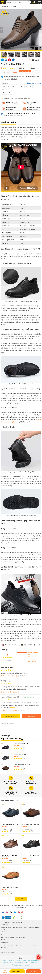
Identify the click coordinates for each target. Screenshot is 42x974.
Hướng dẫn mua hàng (20, 960)
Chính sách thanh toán (20, 963)
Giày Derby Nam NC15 (21, 754)
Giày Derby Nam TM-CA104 (30, 856)
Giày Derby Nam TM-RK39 (10, 856)
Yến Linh (8, 645)
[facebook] (2, 912)
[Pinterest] (18, 912)
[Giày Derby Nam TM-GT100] (5, 768)
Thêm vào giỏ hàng (17, 971)
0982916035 (4, 947)
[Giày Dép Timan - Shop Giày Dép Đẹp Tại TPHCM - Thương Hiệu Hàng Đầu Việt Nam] (2, 2)
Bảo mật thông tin (8, 963)
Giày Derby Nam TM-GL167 (10, 825)
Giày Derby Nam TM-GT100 (22, 765)
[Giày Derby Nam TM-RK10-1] (21, 30)
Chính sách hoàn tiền (32, 963)
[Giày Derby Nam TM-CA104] (31, 844)
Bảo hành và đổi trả (8, 960)
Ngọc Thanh (28, 645)
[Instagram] (6, 912)
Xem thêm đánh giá (11, 716)
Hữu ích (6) (6, 692)
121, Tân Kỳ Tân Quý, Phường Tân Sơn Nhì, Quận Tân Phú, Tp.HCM (19, 945)
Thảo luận (14, 676)
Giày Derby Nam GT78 (21, 744)
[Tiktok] (10, 912)
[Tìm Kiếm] (29, 2)
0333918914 (4, 932)
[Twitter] (14, 912)
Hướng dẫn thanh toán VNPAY (21, 965)
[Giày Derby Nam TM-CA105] (11, 875)
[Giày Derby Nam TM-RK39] (11, 844)
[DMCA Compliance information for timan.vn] (17, 917)
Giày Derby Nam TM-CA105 (10, 887)
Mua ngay (34, 971)
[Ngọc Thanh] (22, 645)
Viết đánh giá (31, 716)
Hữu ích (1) (6, 710)
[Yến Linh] (3, 645)
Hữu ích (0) (6, 676)
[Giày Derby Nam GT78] (5, 747)
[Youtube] (22, 912)
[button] (34, 2)
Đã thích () (36, 60)
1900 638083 (10, 953)
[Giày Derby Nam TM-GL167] (11, 812)
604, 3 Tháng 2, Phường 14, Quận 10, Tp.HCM (13, 937)
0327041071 (4, 939)
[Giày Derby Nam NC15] (5, 757)
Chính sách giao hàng (33, 960)
